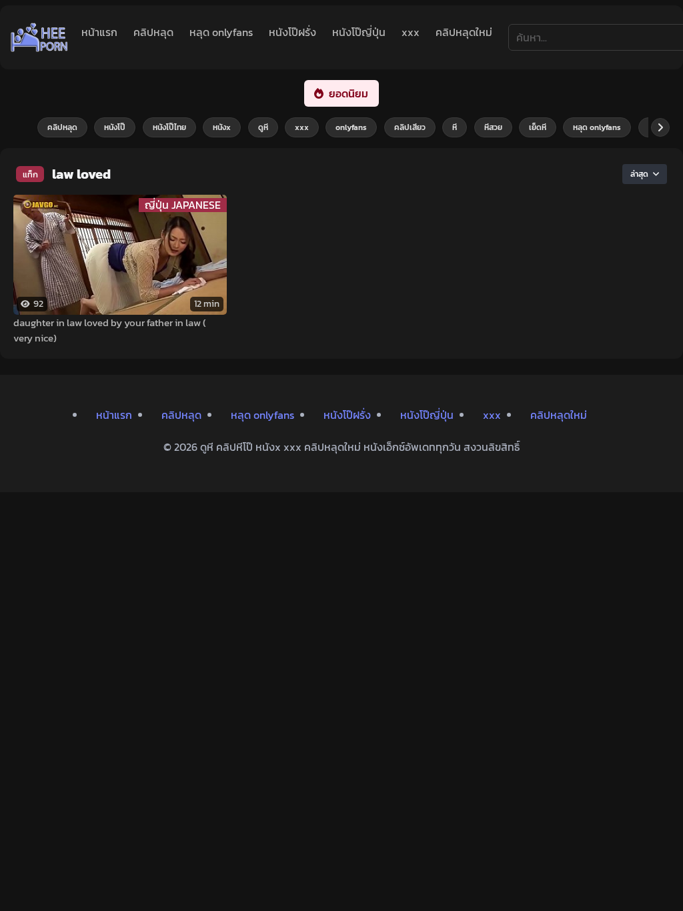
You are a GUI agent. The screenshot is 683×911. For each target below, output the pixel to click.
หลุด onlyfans (221, 32)
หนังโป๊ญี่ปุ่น (359, 32)
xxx (411, 32)
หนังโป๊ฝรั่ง (292, 32)
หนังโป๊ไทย (169, 127)
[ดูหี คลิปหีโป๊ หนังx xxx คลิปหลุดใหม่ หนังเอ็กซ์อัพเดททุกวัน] (39, 37)
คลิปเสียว (410, 127)
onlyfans (351, 127)
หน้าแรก (99, 32)
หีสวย (493, 127)
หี (454, 127)
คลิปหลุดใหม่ (464, 32)
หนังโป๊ (114, 127)
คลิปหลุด (153, 32)
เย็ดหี (537, 127)
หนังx (222, 127)
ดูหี (263, 127)
